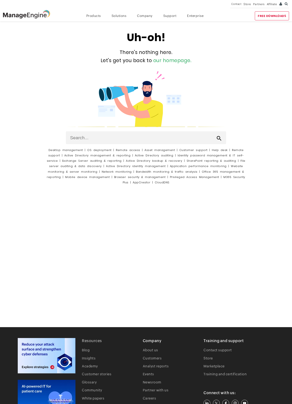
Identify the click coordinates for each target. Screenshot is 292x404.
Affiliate (272, 4)
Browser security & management (140, 177)
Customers (152, 358)
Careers (149, 398)
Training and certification (225, 374)
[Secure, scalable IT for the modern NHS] (46, 355)
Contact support (218, 350)
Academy (90, 366)
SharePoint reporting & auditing (211, 161)
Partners (259, 4)
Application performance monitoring (198, 166)
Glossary (89, 382)
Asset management (160, 150)
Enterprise (195, 16)
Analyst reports (156, 366)
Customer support (193, 150)
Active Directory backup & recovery (154, 161)
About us (150, 350)
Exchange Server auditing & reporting (93, 161)
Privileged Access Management (194, 177)
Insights (89, 358)
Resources (92, 340)
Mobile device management (87, 177)
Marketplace (214, 366)
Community (92, 390)
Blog (86, 350)
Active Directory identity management (135, 166)
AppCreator (141, 182)
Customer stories (96, 374)
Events (148, 374)
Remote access (128, 150)
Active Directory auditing (154, 155)
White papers (93, 398)
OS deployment (99, 150)
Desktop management (66, 150)
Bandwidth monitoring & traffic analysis (167, 172)
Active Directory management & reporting (98, 155)
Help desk (220, 150)
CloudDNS (162, 182)
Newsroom (152, 382)
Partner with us (156, 390)
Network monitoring (117, 172)
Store (247, 4)
